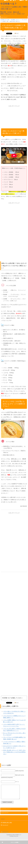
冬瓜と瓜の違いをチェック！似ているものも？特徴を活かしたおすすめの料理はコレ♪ (14, 752)
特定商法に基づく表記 (7, 822)
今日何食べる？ (8, 3)
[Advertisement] (14, 112)
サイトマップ (5, 825)
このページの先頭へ (14, 842)
